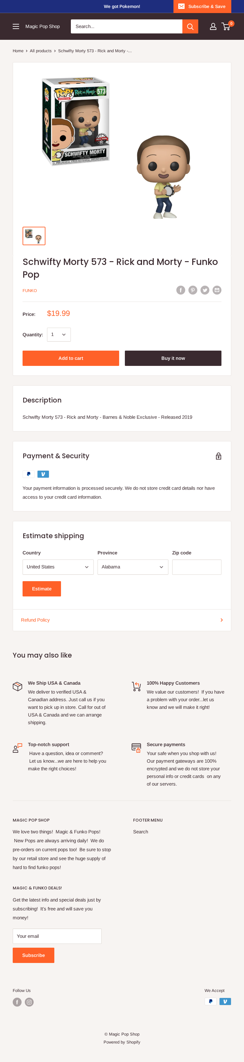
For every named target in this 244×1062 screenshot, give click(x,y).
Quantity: (33, 334)
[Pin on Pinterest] (192, 290)
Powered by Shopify (122, 1042)
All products (41, 50)
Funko (30, 290)
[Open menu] (16, 26)
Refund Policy (35, 620)
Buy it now (173, 358)
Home (18, 50)
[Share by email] (217, 290)
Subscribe (33, 955)
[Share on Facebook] (180, 290)
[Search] (190, 26)
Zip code (181, 552)
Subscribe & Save (207, 6)
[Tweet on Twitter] (204, 290)
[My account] (213, 26)
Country (32, 552)
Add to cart (70, 358)
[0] (226, 26)
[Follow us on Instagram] (29, 1002)
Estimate (41, 588)
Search (140, 831)
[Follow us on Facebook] (17, 1002)
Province (107, 552)
